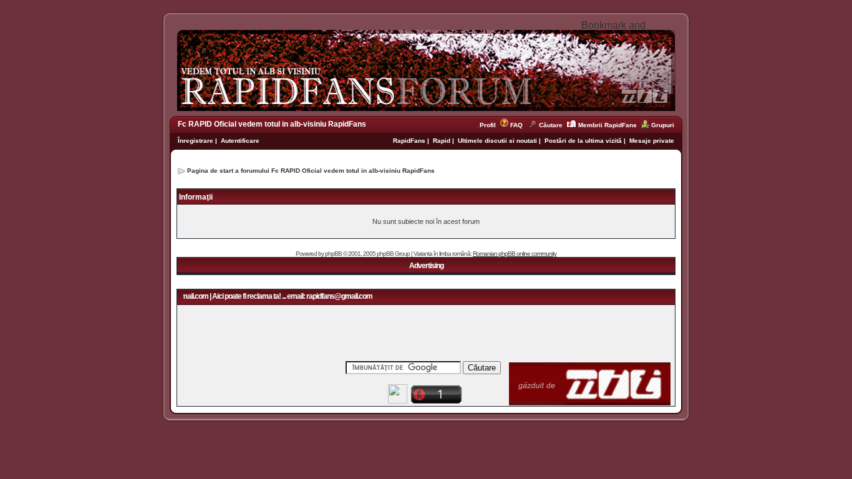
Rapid (442, 140)
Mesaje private (651, 140)
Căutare (551, 125)
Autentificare (240, 140)
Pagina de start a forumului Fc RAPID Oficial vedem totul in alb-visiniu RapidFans (311, 170)
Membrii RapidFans (607, 125)
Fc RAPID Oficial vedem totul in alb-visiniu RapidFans (272, 124)
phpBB (333, 253)
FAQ (516, 125)
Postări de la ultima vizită (583, 140)
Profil (490, 125)
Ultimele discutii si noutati (497, 140)
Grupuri (662, 125)
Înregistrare (195, 140)
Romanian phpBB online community (514, 253)
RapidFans (410, 140)
